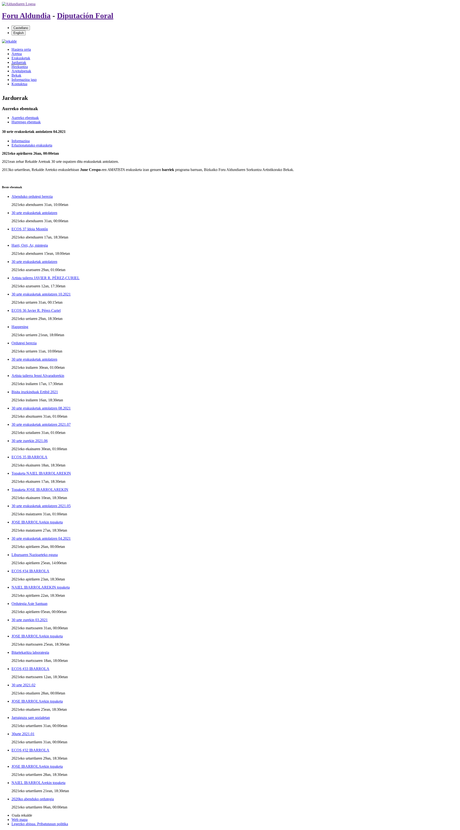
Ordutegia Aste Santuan (29, 604)
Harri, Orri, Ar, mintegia (30, 245)
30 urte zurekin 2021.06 (30, 441)
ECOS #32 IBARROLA (30, 750)
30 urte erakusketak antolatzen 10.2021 (41, 294)
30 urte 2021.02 (23, 685)
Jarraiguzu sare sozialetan (31, 718)
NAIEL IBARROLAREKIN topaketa (41, 587)
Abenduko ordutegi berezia (32, 196)
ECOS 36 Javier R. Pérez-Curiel (36, 310)
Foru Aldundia (26, 15)
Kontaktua (19, 84)
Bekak (16, 75)
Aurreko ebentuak (25, 118)
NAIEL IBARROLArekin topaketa (38, 783)
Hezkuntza (20, 67)
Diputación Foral (85, 15)
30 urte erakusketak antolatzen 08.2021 (41, 408)
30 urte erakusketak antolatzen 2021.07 (41, 424)
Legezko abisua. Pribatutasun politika (40, 824)
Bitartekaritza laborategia (30, 652)
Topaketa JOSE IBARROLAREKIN (40, 490)
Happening (20, 327)
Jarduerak (19, 62)
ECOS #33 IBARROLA (30, 669)
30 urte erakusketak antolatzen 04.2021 (41, 538)
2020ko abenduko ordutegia (33, 799)
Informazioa (21, 141)
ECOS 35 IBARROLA (29, 457)
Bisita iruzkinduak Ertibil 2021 (35, 392)
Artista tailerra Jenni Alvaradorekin (38, 376)
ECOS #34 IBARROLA (30, 571)
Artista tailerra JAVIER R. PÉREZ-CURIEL (46, 278)
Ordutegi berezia (24, 343)
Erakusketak (21, 58)
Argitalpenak (21, 71)
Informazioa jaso (24, 80)
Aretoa (17, 54)
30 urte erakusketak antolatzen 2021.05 (41, 506)
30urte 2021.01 (23, 734)
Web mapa (20, 820)
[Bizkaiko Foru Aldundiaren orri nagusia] (18, 4)
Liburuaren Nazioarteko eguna (35, 555)
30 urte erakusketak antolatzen (34, 213)
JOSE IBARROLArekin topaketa (37, 522)
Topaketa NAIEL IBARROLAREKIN (41, 473)
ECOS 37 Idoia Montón (30, 229)
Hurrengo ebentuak (26, 122)
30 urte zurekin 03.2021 (30, 620)
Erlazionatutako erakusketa (32, 145)
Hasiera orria (21, 49)
